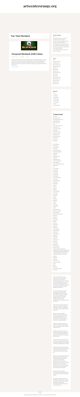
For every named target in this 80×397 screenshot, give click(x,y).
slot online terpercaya (57, 268)
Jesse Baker (22, 56)
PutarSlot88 (55, 165)
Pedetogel (55, 235)
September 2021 (57, 66)
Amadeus (48, 394)
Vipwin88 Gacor (56, 233)
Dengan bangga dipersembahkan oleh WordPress (33, 394)
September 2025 (57, 61)
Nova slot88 (55, 242)
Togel (55, 103)
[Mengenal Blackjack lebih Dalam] (29, 47)
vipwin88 (55, 154)
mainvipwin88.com (57, 150)
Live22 (61, 297)
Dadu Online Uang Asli (57, 125)
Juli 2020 (56, 74)
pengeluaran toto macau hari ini (59, 361)
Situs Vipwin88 (56, 212)
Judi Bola (56, 95)
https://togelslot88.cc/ (57, 160)
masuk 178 (55, 238)
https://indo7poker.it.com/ (58, 119)
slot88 (54, 207)
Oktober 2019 (56, 80)
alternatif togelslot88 (57, 151)
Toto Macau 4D (56, 134)
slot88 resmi (55, 269)
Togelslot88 (55, 140)
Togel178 (55, 201)
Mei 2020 (56, 75)
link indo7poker (56, 245)
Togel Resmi (55, 145)
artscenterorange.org (40, 6)
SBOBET (54, 221)
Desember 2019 (57, 77)
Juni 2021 (56, 69)
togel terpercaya (56, 229)
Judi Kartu (56, 97)
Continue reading (16, 67)
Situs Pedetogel (56, 144)
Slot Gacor (55, 139)
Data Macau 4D (56, 127)
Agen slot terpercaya (57, 248)
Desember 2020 (57, 72)
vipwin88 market (56, 156)
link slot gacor (56, 176)
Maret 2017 (56, 83)
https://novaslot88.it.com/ (58, 213)
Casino (27, 56)
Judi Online (56, 98)
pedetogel (55, 215)
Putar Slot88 (55, 173)
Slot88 (54, 197)
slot (54, 166)
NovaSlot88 (55, 182)
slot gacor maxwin (57, 262)
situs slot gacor (56, 260)
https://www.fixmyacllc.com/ (58, 163)
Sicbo (54, 124)
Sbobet (54, 265)
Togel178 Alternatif (57, 210)
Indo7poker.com (56, 247)
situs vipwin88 (56, 162)
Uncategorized (57, 105)
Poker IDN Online (56, 121)
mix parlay (56, 100)
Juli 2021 (56, 67)
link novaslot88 (56, 191)
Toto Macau (55, 179)
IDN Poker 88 (55, 137)
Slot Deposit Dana (56, 209)
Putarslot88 (55, 194)
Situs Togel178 (56, 147)
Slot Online (56, 102)
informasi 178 (56, 239)
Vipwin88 (55, 148)
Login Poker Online (57, 128)
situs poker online (56, 118)
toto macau (55, 192)
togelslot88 (55, 153)
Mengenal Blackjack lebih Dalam (27, 53)
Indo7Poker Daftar (56, 131)
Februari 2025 (57, 63)
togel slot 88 (55, 220)
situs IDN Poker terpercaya (61, 323)
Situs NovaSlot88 (56, 180)
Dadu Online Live (56, 122)
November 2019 (57, 78)
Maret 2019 (56, 82)
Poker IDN (55, 232)
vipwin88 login (56, 230)
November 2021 (57, 64)
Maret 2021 (56, 71)
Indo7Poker (55, 130)
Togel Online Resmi (57, 177)
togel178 (54, 185)
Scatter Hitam (56, 168)
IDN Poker (55, 116)
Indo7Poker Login (56, 133)
